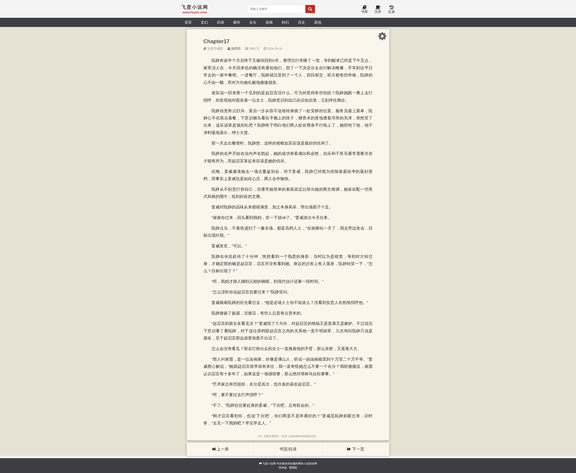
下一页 (357, 449)
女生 (252, 22)
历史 (301, 22)
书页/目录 (288, 449)
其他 (317, 22)
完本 (378, 11)
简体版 (283, 467)
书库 (364, 11)
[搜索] (310, 9)
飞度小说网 (269, 463)
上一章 (222, 449)
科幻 (285, 22)
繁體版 (293, 467)
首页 (188, 22)
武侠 (220, 22)
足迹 (391, 11)
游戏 (269, 22)
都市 (236, 22)
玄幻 (204, 22)
